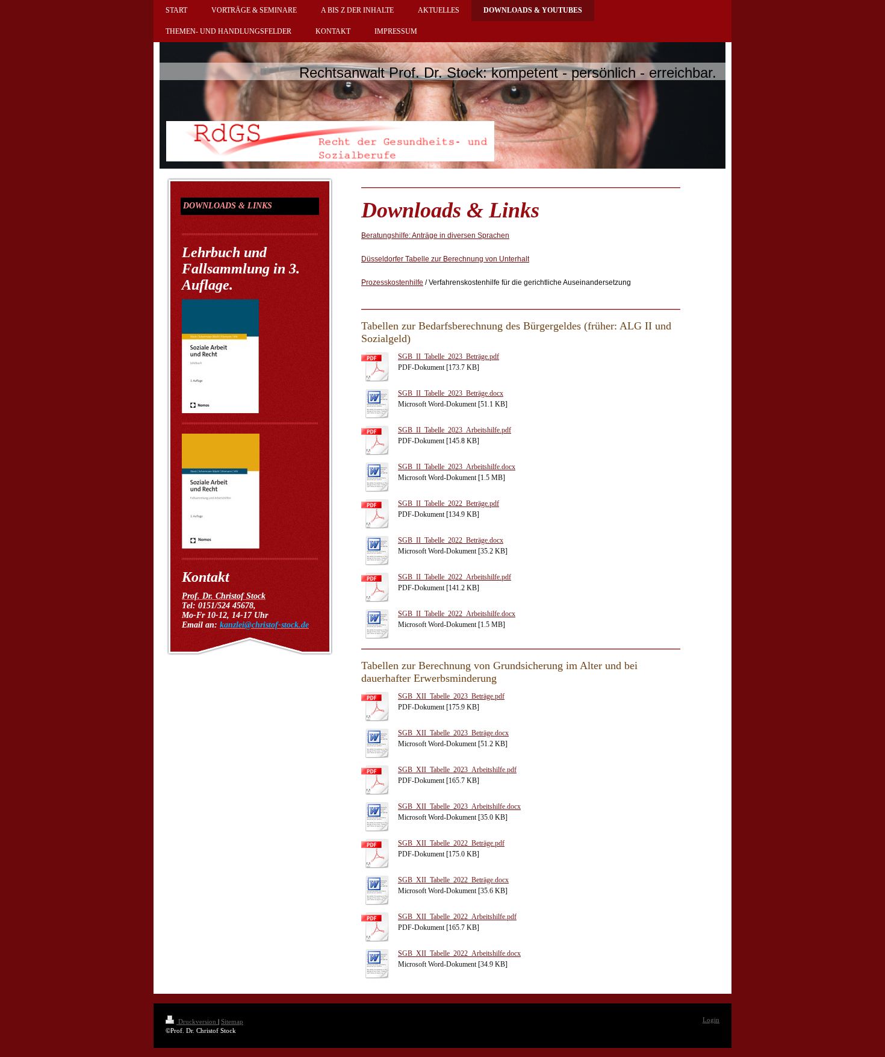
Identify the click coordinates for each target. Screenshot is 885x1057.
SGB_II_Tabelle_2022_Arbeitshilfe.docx (456, 614)
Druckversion (197, 1021)
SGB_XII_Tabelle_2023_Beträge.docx (453, 733)
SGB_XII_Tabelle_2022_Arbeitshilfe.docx (459, 953)
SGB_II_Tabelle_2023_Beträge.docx (450, 393)
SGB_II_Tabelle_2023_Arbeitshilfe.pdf (454, 430)
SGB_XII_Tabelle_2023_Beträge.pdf (451, 696)
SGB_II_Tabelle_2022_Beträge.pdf (448, 503)
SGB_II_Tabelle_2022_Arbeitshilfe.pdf (454, 577)
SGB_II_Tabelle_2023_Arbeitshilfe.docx (456, 467)
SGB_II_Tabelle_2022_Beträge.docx (450, 540)
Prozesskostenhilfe (392, 282)
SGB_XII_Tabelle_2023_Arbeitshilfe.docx (459, 806)
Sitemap (232, 1021)
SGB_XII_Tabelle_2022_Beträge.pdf (451, 843)
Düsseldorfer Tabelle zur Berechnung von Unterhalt (445, 259)
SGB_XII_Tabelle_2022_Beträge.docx (453, 880)
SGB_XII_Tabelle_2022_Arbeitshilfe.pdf (457, 916)
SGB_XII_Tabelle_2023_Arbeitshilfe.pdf (457, 769)
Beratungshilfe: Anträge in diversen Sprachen (435, 235)
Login (711, 1019)
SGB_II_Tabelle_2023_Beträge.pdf (448, 356)
